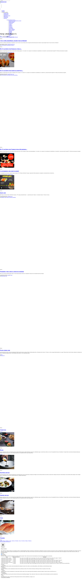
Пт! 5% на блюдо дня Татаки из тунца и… (11, 48)
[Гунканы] (7, 534)
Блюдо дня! (3, 192)
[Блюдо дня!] (7, 189)
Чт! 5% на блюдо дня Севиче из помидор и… (11, 70)
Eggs (1, 499)
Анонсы (11, 174)
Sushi (1, 354)
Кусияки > (17, 540)
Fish (1, 454)
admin (9, 44)
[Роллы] (7, 446)
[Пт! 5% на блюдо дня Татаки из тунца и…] (7, 45)
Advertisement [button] (3, 572)
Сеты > (20, 540)
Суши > (1, 540)
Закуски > (13, 540)
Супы (1, 517)
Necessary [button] (2, 553)
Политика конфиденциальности (5, 541)
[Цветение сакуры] (3, 2)
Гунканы (2, 538)
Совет (11, 275)
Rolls (1, 431)
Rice (1, 519)
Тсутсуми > (23, 540)
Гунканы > (7, 540)
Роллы (1, 450)
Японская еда (12, 44)
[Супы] (7, 514)
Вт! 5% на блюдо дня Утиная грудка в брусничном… (13, 149)
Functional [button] (2, 564)
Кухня (11, 196)
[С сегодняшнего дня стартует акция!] (7, 167)
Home (1, 36)
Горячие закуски (4, 495)
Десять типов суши (5, 350)
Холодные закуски (4, 472)
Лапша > (26, 540)
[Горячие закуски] (7, 491)
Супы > (10, 540)
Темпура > (30, 540)
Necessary (3, 554)
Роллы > (4, 540)
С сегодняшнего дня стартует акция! (9, 171)
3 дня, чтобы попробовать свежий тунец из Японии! (13, 40)
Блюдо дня (12, 52)
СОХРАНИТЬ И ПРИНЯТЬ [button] (5, 577)
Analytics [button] (2, 569)
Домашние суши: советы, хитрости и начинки (12, 271)
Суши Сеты (3, 429)
